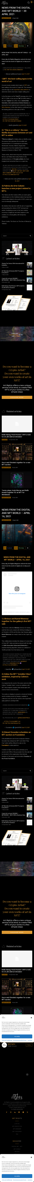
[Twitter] (27, 1112)
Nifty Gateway (6, 107)
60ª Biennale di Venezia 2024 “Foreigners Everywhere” (13, 272)
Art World (4, 439)
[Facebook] (6, 1112)
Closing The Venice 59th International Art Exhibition (13, 264)
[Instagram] (10, 1112)
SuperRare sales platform (21, 90)
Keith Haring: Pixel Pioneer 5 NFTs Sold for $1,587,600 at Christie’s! (13, 287)
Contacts (30, 1179)
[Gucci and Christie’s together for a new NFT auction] (17, 451)
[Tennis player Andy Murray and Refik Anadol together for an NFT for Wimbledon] (17, 479)
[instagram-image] (7, 1054)
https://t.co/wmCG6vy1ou (11, 175)
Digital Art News (6, 18)
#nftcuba (26, 171)
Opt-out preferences (7, 1179)
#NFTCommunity (8, 173)
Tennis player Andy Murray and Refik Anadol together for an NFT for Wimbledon (15, 492)
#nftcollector (18, 173)
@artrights (11, 1044)
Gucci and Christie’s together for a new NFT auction (16, 463)
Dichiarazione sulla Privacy (20, 1179)
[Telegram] (23, 1112)
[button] (31, 1157)
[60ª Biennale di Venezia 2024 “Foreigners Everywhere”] (29, 272)
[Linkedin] (15, 1112)
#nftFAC (14, 169)
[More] (28, 46)
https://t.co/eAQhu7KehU (10, 119)
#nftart (19, 171)
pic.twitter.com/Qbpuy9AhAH (12, 121)
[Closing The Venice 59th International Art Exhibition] (29, 265)
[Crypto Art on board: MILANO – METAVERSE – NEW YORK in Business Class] (29, 280)
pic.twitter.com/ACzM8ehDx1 (14, 70)
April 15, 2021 (23, 125)
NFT (25, 85)
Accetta (17, 1176)
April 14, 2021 (26, 74)
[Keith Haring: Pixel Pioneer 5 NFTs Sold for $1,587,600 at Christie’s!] (29, 287)
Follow (29, 1045)
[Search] (30, 236)
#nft (15, 171)
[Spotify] (19, 1112)
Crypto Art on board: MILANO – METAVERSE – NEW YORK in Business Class (13, 279)
